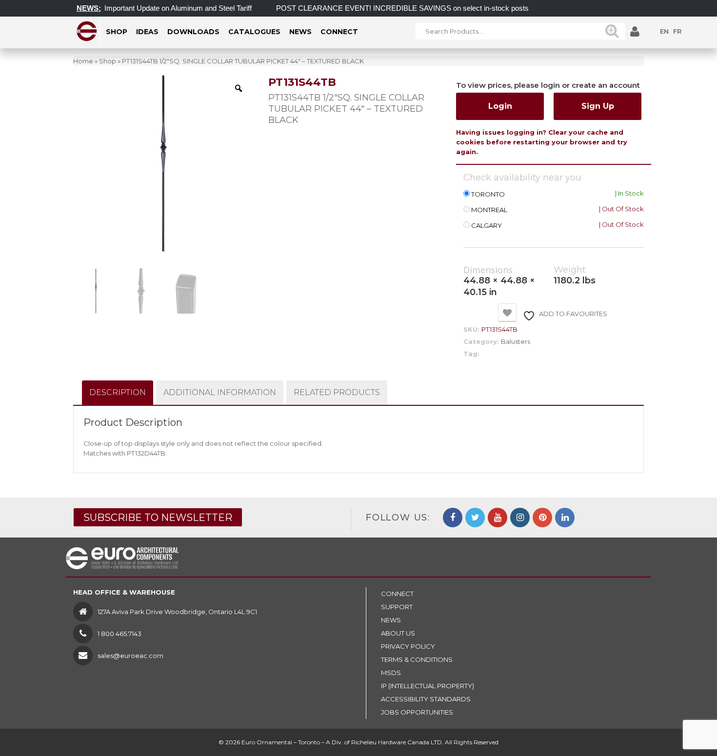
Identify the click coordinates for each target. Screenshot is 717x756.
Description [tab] (117, 392)
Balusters (515, 341)
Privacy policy (408, 646)
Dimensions (488, 270)
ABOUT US (398, 633)
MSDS (391, 672)
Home (83, 61)
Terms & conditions (417, 659)
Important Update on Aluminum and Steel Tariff (168, 8)
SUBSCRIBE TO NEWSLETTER (157, 517)
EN (664, 31)
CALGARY (486, 225)
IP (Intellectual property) (427, 686)
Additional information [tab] (219, 392)
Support (397, 607)
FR (677, 31)
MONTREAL (489, 210)
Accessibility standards (426, 699)
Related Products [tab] (337, 392)
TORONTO (488, 194)
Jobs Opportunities (417, 712)
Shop (107, 61)
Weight (570, 270)
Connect (397, 593)
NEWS (391, 620)
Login (500, 106)
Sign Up (597, 106)
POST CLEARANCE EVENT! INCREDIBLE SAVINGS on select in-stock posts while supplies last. (423, 8)
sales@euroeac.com (130, 655)
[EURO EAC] (87, 31)
